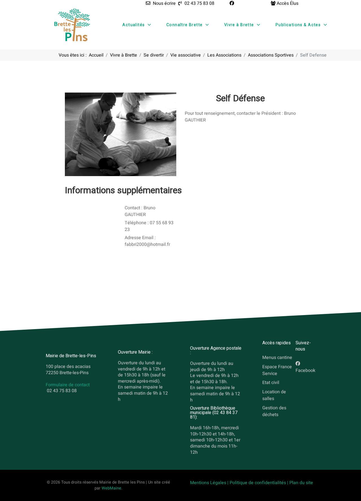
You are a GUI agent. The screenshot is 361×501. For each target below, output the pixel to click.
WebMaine (111, 488)
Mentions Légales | (210, 482)
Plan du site (301, 482)
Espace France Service (277, 370)
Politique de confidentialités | (259, 482)
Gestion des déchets (274, 411)
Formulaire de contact (68, 384)
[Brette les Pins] (72, 25)
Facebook (305, 370)
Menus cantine (277, 357)
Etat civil (270, 382)
